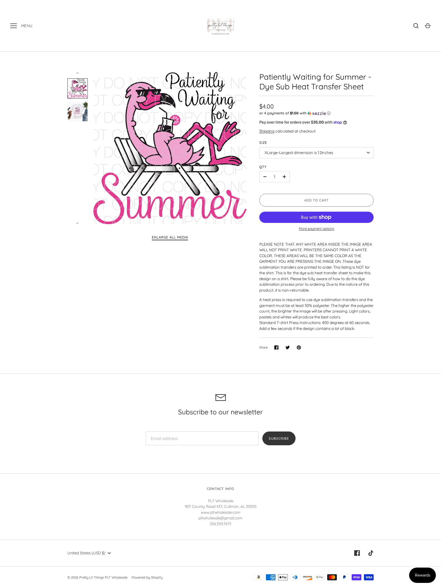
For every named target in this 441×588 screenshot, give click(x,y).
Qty (263, 167)
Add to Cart (316, 200)
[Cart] (427, 25)
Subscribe (279, 438)
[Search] (416, 25)
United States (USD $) (86, 552)
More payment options (316, 228)
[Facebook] (357, 553)
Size (263, 142)
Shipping (266, 131)
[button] (316, 113)
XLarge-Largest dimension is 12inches (299, 152)
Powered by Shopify (147, 577)
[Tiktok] (370, 553)
